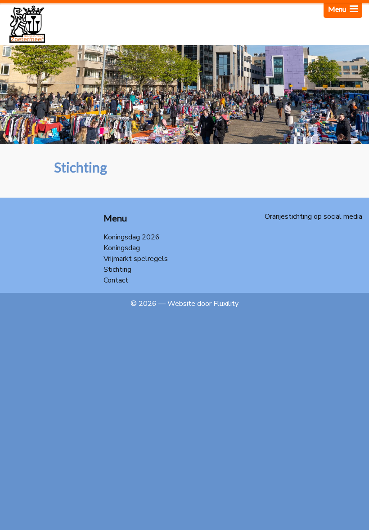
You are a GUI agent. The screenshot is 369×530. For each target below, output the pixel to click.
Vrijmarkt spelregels (136, 259)
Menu (337, 8)
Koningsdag (122, 248)
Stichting (117, 269)
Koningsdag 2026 (132, 237)
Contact (116, 280)
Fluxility (225, 304)
